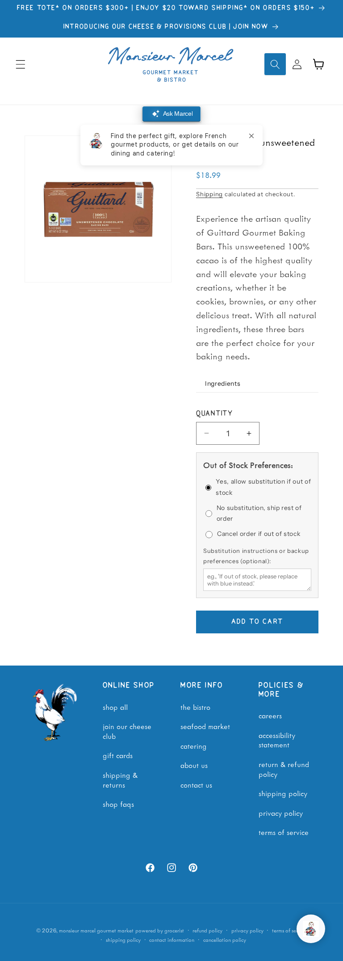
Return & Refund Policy (284, 769)
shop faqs (118, 804)
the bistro (195, 707)
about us (194, 765)
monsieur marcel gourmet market (96, 930)
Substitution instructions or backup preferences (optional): (256, 555)
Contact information (171, 940)
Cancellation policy (224, 940)
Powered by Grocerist (159, 930)
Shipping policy (123, 940)
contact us (196, 784)
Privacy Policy (281, 813)
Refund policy (207, 930)
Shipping (209, 194)
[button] (20, 64)
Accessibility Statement (277, 740)
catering (193, 746)
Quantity (214, 414)
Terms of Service (284, 832)
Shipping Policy (283, 793)
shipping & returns (120, 779)
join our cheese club (127, 731)
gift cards (118, 755)
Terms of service (289, 930)
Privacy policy (247, 930)
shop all (115, 707)
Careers (270, 715)
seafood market (205, 726)
